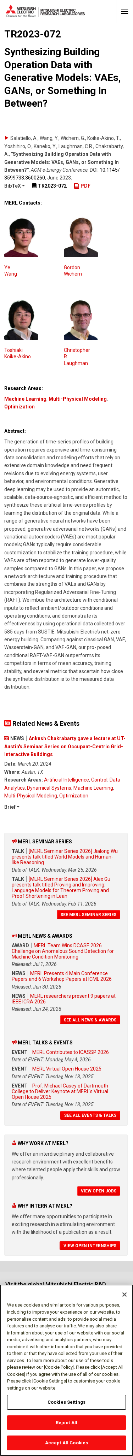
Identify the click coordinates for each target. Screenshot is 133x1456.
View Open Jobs (98, 1191)
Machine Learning (25, 399)
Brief (10, 807)
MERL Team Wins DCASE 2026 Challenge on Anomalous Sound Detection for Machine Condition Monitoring (63, 951)
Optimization (19, 406)
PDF (84, 186)
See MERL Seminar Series (88, 914)
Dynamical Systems (49, 788)
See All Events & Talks (90, 1115)
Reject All (66, 1422)
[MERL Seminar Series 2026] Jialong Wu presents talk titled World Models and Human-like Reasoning (65, 856)
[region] (66, 1370)
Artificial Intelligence (66, 780)
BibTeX (13, 186)
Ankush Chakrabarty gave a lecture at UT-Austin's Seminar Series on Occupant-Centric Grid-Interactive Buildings (65, 746)
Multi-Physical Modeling (78, 399)
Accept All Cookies (66, 1442)
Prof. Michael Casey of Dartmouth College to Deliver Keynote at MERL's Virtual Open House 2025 (60, 1091)
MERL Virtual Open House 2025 (66, 1069)
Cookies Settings (66, 1402)
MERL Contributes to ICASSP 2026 (70, 1052)
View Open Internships (89, 1245)
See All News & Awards (90, 1020)
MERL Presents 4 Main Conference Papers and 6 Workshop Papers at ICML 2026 (62, 976)
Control (99, 780)
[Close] (124, 1294)
